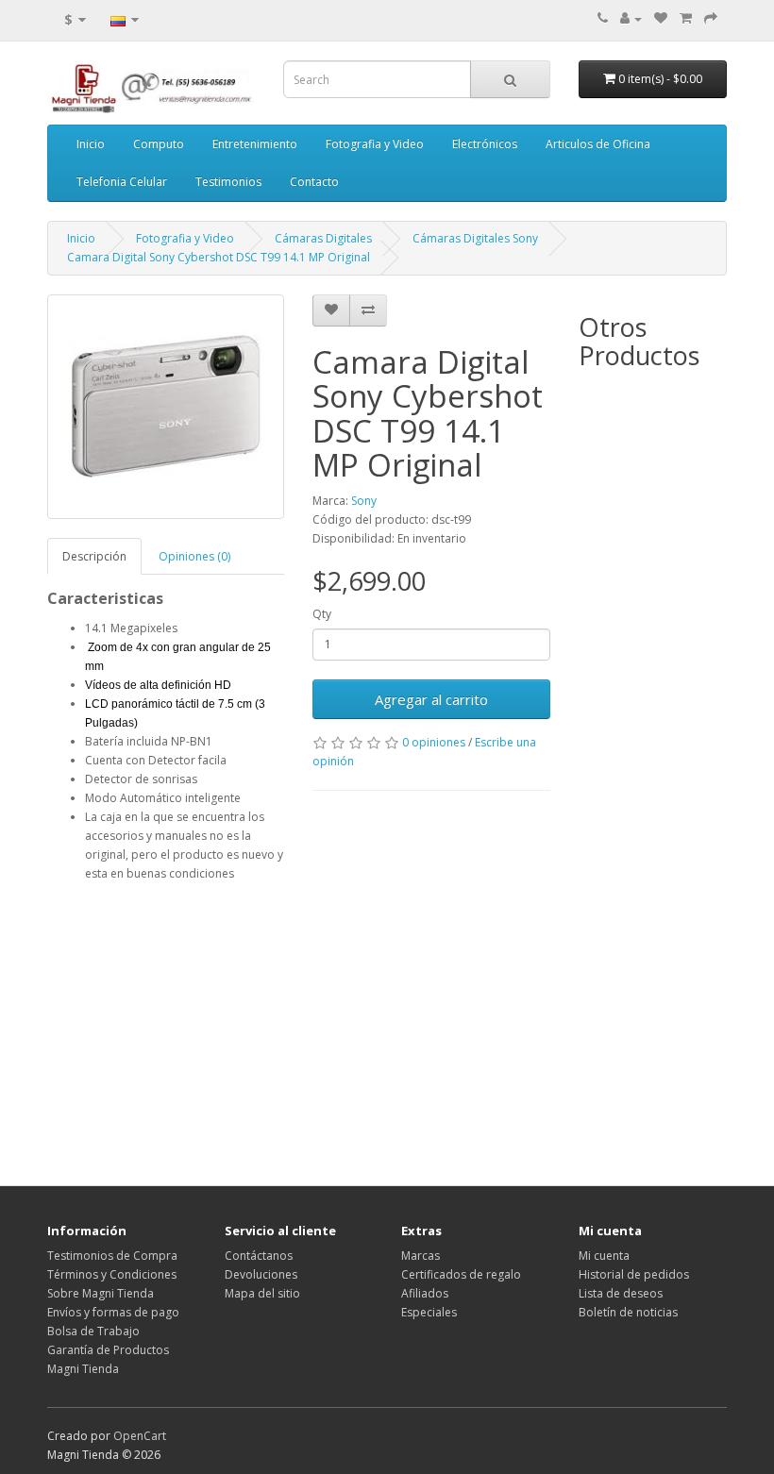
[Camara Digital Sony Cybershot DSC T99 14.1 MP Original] (165, 406)
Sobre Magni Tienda (100, 1293)
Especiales (429, 1312)
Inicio (90, 144)
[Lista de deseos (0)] (660, 18)
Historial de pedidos (634, 1274)
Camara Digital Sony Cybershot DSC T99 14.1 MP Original (218, 257)
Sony (364, 501)
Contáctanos (259, 1256)
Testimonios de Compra (112, 1256)
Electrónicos (484, 144)
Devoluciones (261, 1274)
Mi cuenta (604, 1256)
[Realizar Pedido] (710, 18)
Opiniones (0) (194, 556)
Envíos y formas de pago (113, 1312)
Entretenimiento (254, 144)
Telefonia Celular (121, 182)
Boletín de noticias (628, 1312)
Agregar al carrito (431, 699)
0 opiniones (433, 742)
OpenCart (139, 1436)
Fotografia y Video (375, 144)
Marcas (420, 1256)
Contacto (314, 182)
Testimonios (228, 182)
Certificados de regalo (461, 1274)
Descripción (94, 556)
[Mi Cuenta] (631, 18)
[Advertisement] (298, 1025)
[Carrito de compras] (686, 18)
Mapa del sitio (262, 1293)
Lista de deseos (621, 1293)
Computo (158, 144)
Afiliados (424, 1293)
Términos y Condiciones (112, 1274)
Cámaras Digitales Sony (475, 238)
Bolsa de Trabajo (93, 1331)
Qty (321, 614)
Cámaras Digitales (323, 238)
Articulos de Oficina (598, 144)
